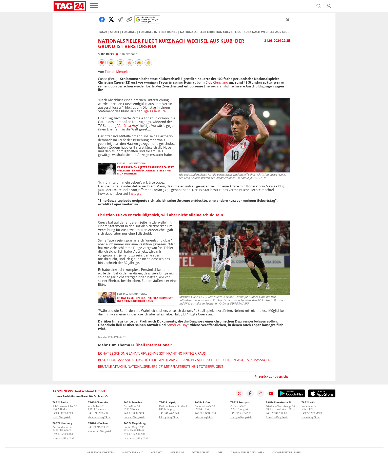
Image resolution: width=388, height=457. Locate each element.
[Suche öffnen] (318, 6)
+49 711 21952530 (240, 413)
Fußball (129, 32)
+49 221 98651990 (312, 413)
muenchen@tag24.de (100, 431)
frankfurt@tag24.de (277, 417)
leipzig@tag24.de (169, 417)
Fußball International (158, 32)
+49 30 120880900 (63, 413)
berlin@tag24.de (62, 417)
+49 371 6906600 (98, 413)
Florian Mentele (117, 71)
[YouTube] (271, 393)
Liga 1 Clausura (154, 111)
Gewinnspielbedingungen (247, 452)
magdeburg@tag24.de (136, 438)
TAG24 (102, 32)
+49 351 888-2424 (134, 413)
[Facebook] (250, 393)
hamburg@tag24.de (64, 438)
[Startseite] (70, 6)
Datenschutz (201, 452)
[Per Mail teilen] (120, 19)
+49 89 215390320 (98, 427)
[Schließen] (288, 20)
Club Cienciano (217, 82)
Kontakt (156, 452)
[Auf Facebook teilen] (102, 19)
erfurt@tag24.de (204, 417)
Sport (114, 32)
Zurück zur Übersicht (273, 376)
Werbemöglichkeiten (100, 452)
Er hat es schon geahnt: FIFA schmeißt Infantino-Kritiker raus (145, 299)
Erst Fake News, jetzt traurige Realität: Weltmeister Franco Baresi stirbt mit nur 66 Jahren (146, 170)
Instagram (136, 193)
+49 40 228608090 (63, 434)
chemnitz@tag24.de (99, 417)
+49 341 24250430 (169, 413)
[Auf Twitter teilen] (111, 19)
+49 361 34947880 (205, 413)
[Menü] (94, 6)
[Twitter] (239, 393)
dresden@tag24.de (134, 417)
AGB (220, 452)
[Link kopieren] (129, 19)
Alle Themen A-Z (132, 452)
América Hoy (128, 125)
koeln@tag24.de (311, 417)
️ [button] (102, 62)
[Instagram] (260, 393)
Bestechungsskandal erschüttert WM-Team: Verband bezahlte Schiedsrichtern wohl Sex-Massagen (184, 360)
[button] (328, 6)
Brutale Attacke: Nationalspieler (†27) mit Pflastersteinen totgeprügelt (160, 366)
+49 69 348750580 (276, 413)
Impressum (177, 452)
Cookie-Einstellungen (286, 452)
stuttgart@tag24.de (241, 417)
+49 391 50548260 (134, 434)
